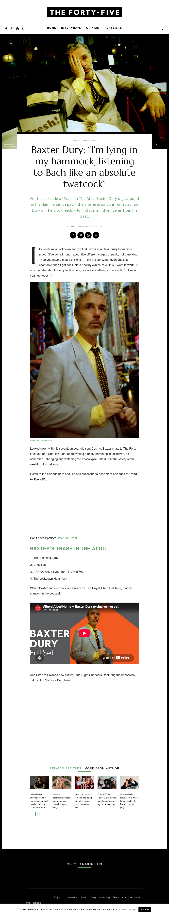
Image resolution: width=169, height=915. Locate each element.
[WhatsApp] (88, 235)
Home (51, 28)
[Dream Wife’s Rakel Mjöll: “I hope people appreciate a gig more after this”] (107, 782)
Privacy (93, 897)
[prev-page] (32, 814)
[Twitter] (22, 29)
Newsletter (73, 897)
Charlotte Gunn (78, 226)
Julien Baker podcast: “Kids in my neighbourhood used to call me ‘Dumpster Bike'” (39, 801)
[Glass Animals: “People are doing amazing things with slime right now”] (84, 782)
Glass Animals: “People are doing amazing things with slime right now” (83, 801)
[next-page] (37, 814)
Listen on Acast (67, 538)
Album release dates (131, 897)
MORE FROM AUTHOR (102, 768)
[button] (161, 29)
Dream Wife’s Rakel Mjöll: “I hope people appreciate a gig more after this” (107, 799)
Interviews (71, 28)
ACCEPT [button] (144, 909)
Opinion (93, 28)
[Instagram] (11, 29)
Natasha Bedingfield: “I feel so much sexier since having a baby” (61, 801)
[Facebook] (6, 29)
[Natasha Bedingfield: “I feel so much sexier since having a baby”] (61, 782)
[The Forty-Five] (84, 12)
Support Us (59, 897)
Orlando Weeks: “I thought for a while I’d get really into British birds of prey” (129, 801)
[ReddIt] (96, 235)
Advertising (104, 897)
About (83, 897)
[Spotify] (17, 29)
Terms (116, 897)
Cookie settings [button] (127, 909)
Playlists (113, 28)
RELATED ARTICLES (65, 768)
